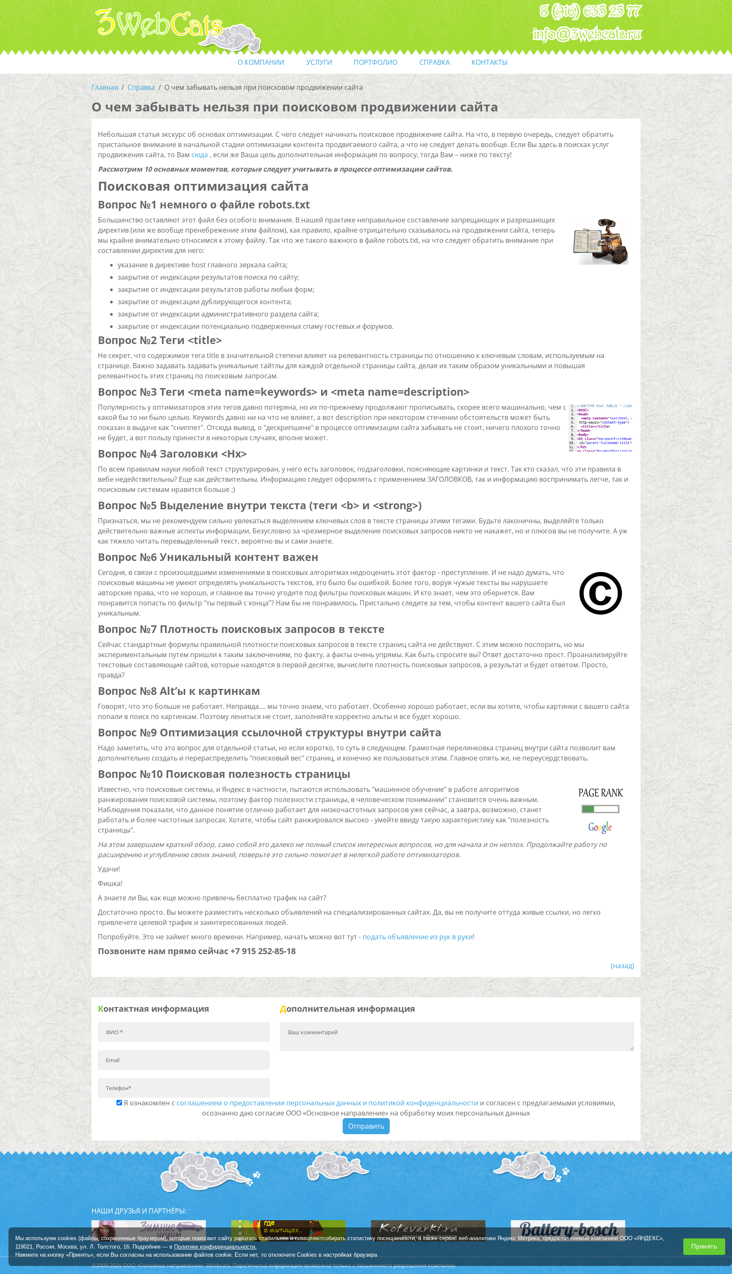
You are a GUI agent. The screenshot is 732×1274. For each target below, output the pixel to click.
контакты (489, 62)
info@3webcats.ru (587, 34)
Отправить (366, 1126)
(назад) (622, 965)
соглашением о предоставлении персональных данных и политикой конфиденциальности (327, 1102)
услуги (319, 62)
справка (434, 62)
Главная (105, 87)
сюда (199, 154)
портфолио (375, 62)
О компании (261, 62)
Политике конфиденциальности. (215, 1246)
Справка (141, 87)
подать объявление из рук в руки (418, 936)
